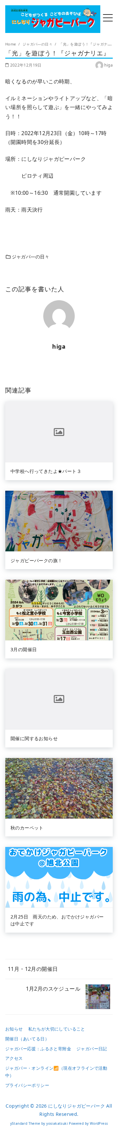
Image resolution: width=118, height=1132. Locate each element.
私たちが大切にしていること (56, 1029)
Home (11, 44)
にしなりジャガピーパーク (76, 1106)
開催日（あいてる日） (27, 1039)
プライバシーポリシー (27, 1085)
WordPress (99, 1123)
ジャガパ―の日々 (38, 44)
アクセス (14, 1058)
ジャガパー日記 (91, 1049)
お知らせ (14, 1029)
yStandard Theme (25, 1123)
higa (108, 65)
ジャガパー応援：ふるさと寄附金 (38, 1049)
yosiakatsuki (57, 1123)
